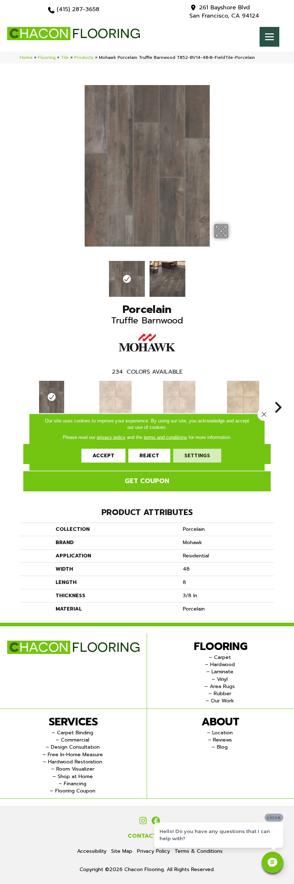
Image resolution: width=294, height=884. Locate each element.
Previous (61, 275)
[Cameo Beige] (243, 397)
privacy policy (111, 437)
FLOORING (220, 646)
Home (26, 57)
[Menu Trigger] (269, 37)
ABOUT (220, 722)
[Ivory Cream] (115, 397)
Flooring (47, 57)
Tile (65, 57)
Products (84, 57)
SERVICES (73, 722)
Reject (149, 455)
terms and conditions (165, 437)
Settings (197, 455)
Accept (103, 455)
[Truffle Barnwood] (52, 397)
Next (233, 275)
